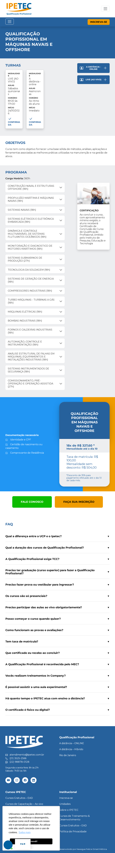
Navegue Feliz (84, 849)
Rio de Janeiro (67, 755)
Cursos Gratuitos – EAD (19, 798)
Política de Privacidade (73, 831)
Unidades (65, 804)
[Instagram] (17, 780)
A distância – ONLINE (71, 743)
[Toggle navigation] (105, 9)
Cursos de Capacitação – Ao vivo (24, 804)
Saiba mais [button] (25, 832)
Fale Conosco (32, 501)
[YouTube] (8, 780)
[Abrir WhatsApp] (107, 845)
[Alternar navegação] (9, 22)
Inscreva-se (98, 22)
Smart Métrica (100, 849)
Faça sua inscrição (78, 501)
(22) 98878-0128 (19, 761)
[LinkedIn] (34, 780)
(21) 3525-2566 (18, 758)
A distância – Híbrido (71, 749)
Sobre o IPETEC (68, 810)
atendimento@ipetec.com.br (27, 754)
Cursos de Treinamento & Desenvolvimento (74, 818)
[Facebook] (25, 780)
